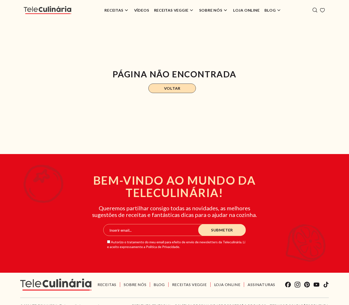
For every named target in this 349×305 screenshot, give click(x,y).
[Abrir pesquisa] (315, 10)
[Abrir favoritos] (322, 10)
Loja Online (246, 10)
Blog (270, 10)
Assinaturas (261, 284)
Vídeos (141, 10)
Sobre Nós (210, 10)
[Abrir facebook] (288, 284)
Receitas (113, 10)
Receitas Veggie (171, 10)
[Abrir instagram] (297, 284)
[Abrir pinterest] (307, 284)
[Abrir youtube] (316, 284)
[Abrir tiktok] (326, 284)
